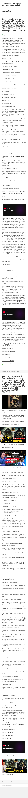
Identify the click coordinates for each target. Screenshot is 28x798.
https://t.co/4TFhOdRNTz (9, 364)
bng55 (10, 619)
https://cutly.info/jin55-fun (8, 354)
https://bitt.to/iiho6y (6, 738)
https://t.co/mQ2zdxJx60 (7, 774)
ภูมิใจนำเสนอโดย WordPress (7, 785)
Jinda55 (14, 139)
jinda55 (11, 348)
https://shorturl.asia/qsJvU (8, 755)
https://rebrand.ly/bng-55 (7, 732)
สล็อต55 (7, 343)
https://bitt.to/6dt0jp (6, 357)
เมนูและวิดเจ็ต (24, 4)
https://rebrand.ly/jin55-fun (8, 351)
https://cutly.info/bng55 (7, 735)
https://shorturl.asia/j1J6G (8, 360)
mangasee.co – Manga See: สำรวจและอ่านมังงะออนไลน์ (11, 4)
